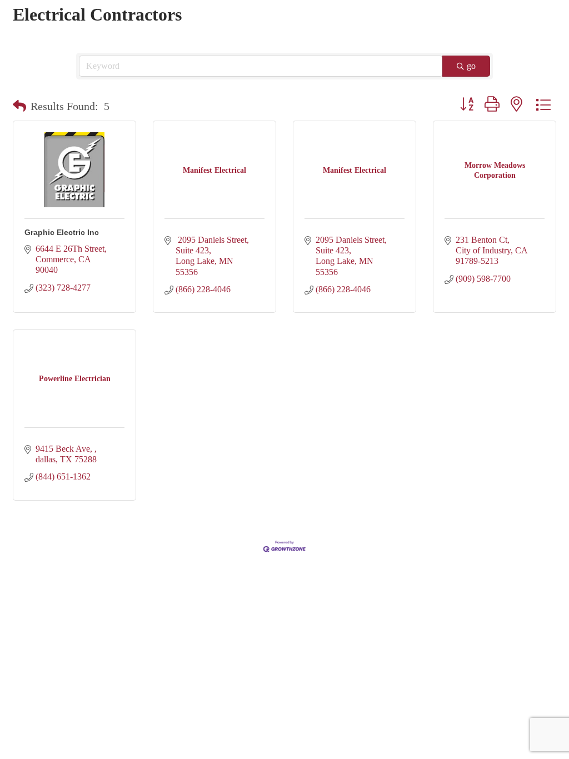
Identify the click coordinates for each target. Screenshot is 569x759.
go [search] (471, 66)
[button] (19, 106)
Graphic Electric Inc (61, 232)
